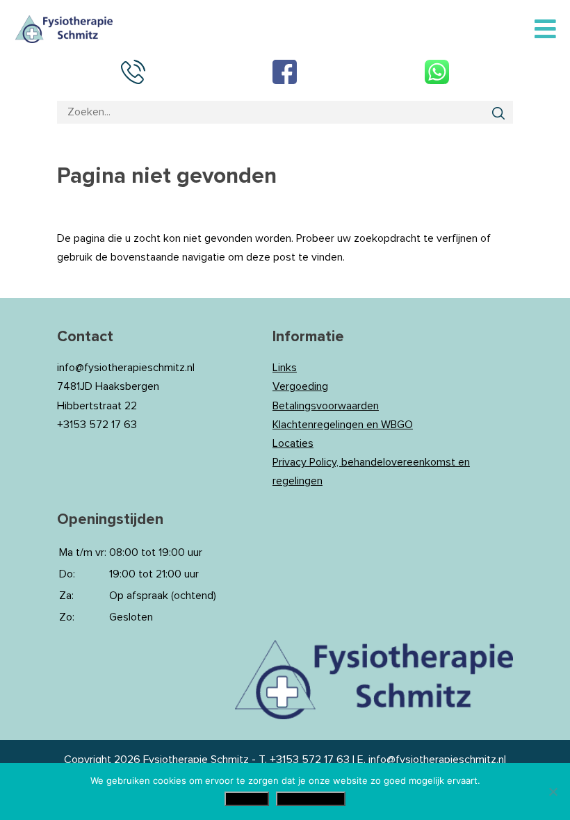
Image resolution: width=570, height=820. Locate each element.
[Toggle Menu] (545, 30)
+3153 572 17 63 (310, 759)
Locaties (293, 443)
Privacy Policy (311, 799)
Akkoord (246, 799)
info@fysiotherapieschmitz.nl (437, 759)
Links (284, 367)
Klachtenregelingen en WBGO (342, 424)
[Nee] (553, 791)
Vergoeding (300, 386)
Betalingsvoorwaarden (325, 405)
